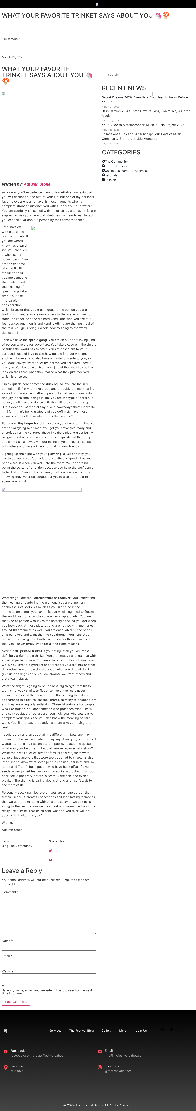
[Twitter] (171, 1030)
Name (7, 940)
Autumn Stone (37, 184)
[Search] (155, 74)
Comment (10, 892)
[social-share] (72, 845)
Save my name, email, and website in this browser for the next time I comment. (47, 992)
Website (7, 971)
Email (7, 956)
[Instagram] (180, 1030)
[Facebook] (162, 1030)
